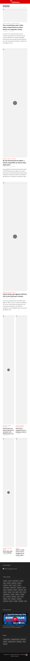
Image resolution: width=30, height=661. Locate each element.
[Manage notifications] (26, 655)
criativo (24, 587)
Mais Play (5, 641)
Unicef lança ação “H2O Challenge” (7, 552)
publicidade (19, 598)
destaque (15, 589)
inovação (12, 594)
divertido (5, 592)
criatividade (19, 587)
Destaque (17, 23)
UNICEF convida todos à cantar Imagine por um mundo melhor (20, 552)
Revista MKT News (7, 639)
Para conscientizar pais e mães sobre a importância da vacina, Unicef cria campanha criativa (13, 27)
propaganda (14, 598)
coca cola (14, 585)
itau (4, 596)
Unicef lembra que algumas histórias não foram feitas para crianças (15, 295)
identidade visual (6, 594)
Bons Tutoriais (23, 639)
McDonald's (14, 596)
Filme (13, 592)
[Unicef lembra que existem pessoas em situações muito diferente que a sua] (8, 370)
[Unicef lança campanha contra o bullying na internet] (21, 370)
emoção (9, 592)
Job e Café (5, 643)
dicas (25, 589)
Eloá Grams (12, 31)
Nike (9, 598)
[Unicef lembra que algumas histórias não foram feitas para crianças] (15, 236)
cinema (10, 585)
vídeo (25, 601)
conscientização (6, 587)
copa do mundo (13, 587)
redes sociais (6, 601)
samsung (10, 601)
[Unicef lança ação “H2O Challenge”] (8, 492)
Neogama (5, 598)
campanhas (5, 585)
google (17, 592)
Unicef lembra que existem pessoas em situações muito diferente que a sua (8, 431)
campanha (19, 583)
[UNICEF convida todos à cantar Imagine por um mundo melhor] (21, 492)
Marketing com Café (11, 641)
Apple (4, 583)
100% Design (19, 641)
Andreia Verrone (12, 166)
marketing (8, 596)
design (5, 589)
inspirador (17, 594)
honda (21, 592)
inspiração (22, 594)
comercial (19, 585)
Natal (22, 596)
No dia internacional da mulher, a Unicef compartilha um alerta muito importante (14, 163)
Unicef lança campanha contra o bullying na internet (21, 430)
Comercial (9, 158)
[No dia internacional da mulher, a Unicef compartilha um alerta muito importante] (15, 103)
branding (8, 583)
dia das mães (20, 589)
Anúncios (4, 23)
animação (5, 580)
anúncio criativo (15, 580)
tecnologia (15, 601)
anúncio (9, 580)
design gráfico (9, 589)
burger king (14, 583)
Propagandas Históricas (15, 639)
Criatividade (13, 23)
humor (24, 592)
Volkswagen (21, 601)
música (18, 596)
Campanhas (9, 23)
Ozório (24, 641)
